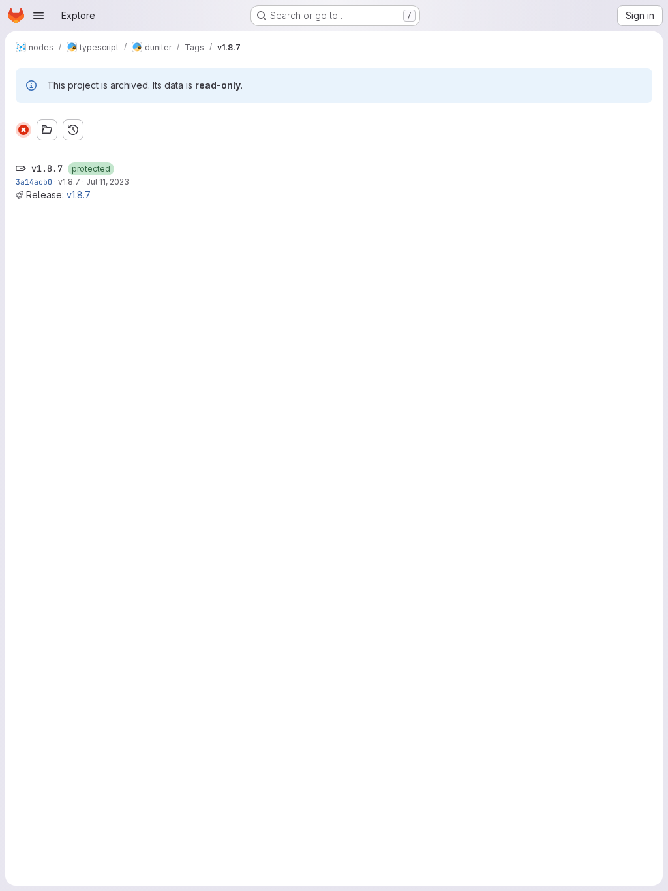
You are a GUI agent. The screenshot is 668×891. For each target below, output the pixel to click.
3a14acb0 (34, 182)
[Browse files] (47, 129)
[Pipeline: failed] (23, 130)
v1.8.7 (69, 182)
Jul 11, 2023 (107, 182)
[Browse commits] (73, 129)
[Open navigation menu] (38, 15)
